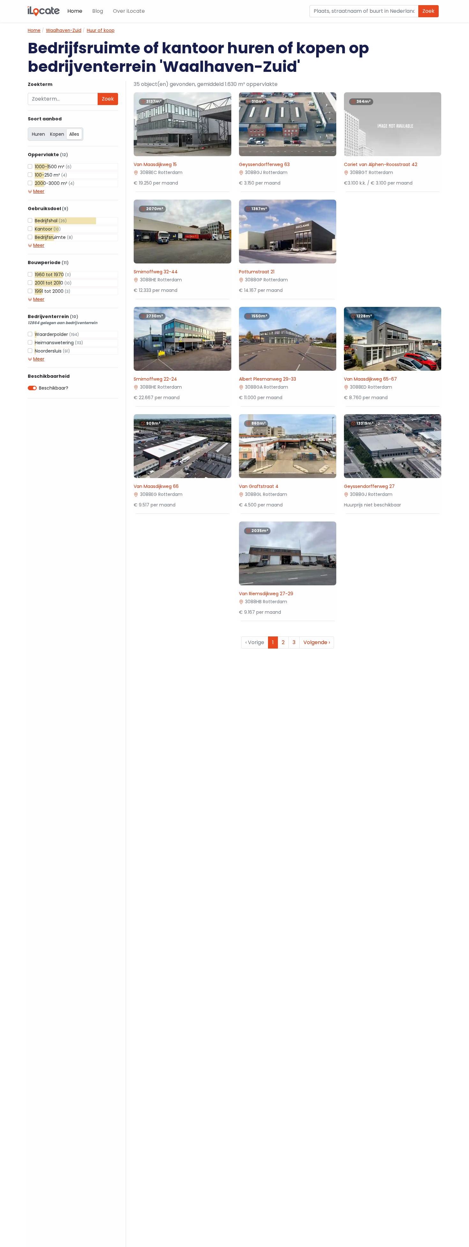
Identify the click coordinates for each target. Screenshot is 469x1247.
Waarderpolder (57, 334)
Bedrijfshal (51, 220)
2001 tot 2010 (53, 283)
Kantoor (48, 229)
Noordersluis (52, 351)
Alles (74, 134)
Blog (97, 11)
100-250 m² (51, 175)
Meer (38, 191)
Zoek (428, 11)
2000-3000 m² (54, 183)
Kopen (57, 134)
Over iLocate (129, 11)
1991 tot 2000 (52, 291)
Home (74, 11)
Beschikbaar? (53, 388)
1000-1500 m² (53, 166)
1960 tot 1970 (53, 274)
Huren (38, 134)
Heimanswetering (59, 342)
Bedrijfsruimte (54, 237)
